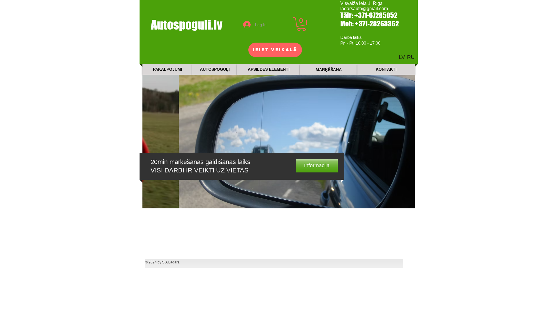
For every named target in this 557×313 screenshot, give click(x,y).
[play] (403, 203)
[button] (301, 24)
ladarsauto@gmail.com (364, 8)
